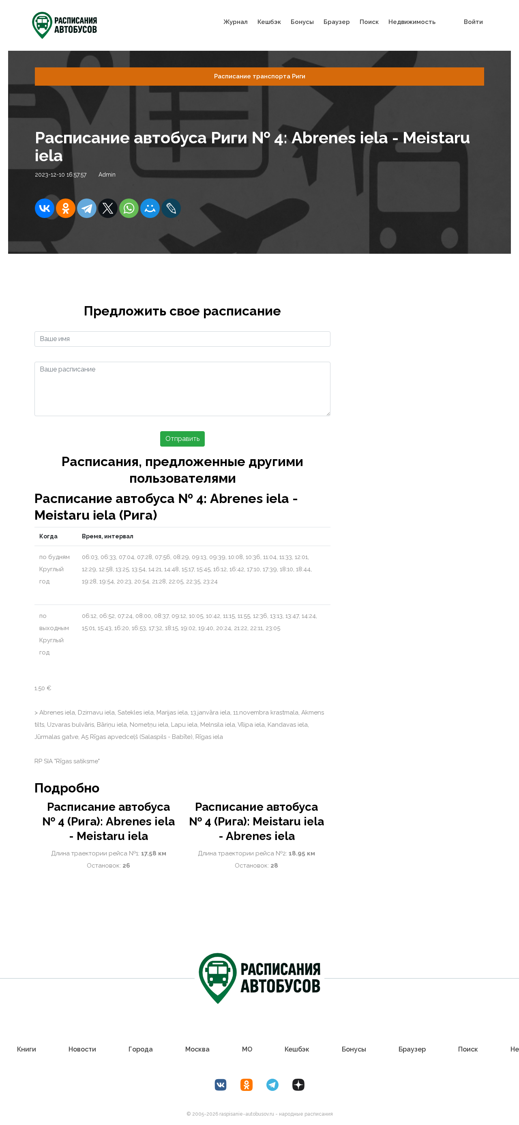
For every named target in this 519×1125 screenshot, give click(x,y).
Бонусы (302, 22)
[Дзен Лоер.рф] (298, 1085)
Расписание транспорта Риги (259, 76)
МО (247, 1049)
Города (141, 1049)
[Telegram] (87, 208)
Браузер (337, 22)
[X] (108, 208)
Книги (26, 1049)
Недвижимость (411, 22)
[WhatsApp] (129, 208)
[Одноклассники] (65, 208)
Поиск (369, 22)
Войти (473, 22)
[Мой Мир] (150, 208)
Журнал (235, 22)
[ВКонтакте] (44, 208)
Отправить (182, 439)
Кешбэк (269, 22)
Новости (82, 1049)
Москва (197, 1049)
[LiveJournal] (171, 208)
